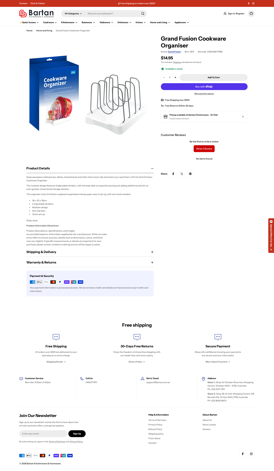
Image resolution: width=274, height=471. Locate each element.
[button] (271, 235)
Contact (23, 3)
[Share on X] (181, 173)
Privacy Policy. (76, 441)
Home (29, 30)
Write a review (204, 148)
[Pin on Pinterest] (190, 173)
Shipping (177, 62)
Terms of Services (57, 441)
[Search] (143, 13)
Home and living (44, 30)
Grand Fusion (174, 51)
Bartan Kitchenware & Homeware (44, 463)
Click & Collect (37, 3)
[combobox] (104, 13)
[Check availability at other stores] (243, 116)
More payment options (204, 93)
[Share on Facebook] (173, 173)
